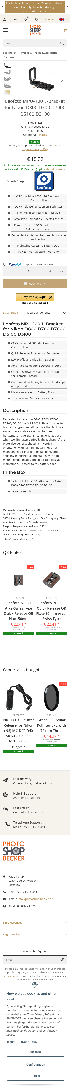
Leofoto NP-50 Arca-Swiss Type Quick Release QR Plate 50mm (18, 610)
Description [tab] (10, 312)
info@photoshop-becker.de (35, 899)
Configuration (35, 1064)
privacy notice (11, 976)
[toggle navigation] (5, 30)
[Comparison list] (25, 19)
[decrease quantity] (7, 271)
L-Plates (42, 135)
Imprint (10, 1041)
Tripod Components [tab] (37, 312)
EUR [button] (48, 19)
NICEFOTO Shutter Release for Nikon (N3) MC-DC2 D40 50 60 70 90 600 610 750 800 (18, 730)
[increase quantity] (50, 271)
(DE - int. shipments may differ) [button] (42, 147)
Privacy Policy (28, 1041)
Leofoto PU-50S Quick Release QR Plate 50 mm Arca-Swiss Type (51, 610)
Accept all (35, 1051)
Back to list (10, 52)
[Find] (63, 43)
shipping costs (55, 169)
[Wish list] (36, 19)
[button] (2, 7)
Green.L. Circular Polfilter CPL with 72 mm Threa (51, 725)
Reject (36, 1075)
